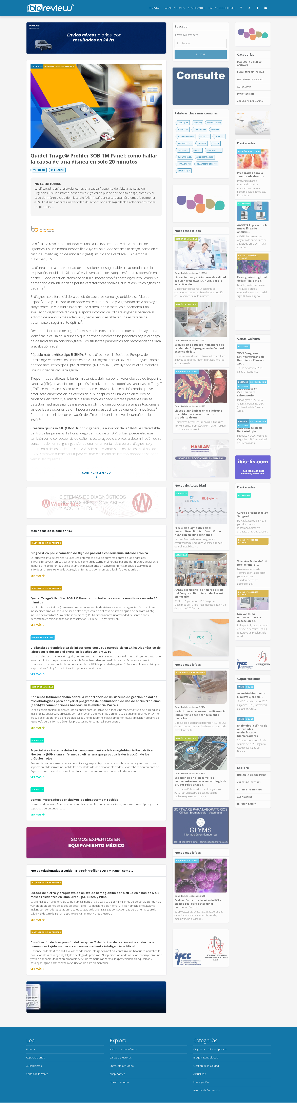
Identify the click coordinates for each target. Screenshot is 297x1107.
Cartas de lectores (222, 8)
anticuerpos (205, 157)
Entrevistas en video (249, 789)
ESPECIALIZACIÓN (258, 382)
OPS (215, 129)
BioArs (183, 129)
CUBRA (183, 122)
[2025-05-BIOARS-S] (253, 123)
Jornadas (184, 164)
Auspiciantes (196, 8)
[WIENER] (96, 502)
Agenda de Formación (250, 101)
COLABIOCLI (214, 150)
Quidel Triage (57, 170)
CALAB (219, 136)
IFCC (215, 143)
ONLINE (249, 687)
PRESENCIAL (243, 346)
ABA (197, 150)
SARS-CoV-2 (185, 143)
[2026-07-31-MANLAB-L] (96, 38)
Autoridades (186, 136)
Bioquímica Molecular (43, 637)
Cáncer (183, 150)
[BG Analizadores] (253, 318)
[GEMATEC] (96, 842)
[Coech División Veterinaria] (201, 637)
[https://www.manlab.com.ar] (201, 458)
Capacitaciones (174, 8)
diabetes (184, 171)
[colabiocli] (201, 948)
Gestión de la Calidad (42, 687)
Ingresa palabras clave (186, 35)
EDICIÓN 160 (37, 66)
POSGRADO (243, 382)
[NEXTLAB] (201, 203)
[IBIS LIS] (253, 467)
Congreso (214, 122)
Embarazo (185, 157)
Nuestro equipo (247, 804)
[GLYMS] (201, 825)
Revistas (154, 8)
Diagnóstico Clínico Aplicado (59, 66)
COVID (204, 136)
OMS (198, 122)
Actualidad (37, 740)
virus (202, 143)
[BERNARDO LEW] (96, 997)
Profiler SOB (39, 170)
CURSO (241, 687)
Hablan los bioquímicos (251, 775)
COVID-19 (200, 129)
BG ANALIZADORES (207, 164)
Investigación (245, 94)
